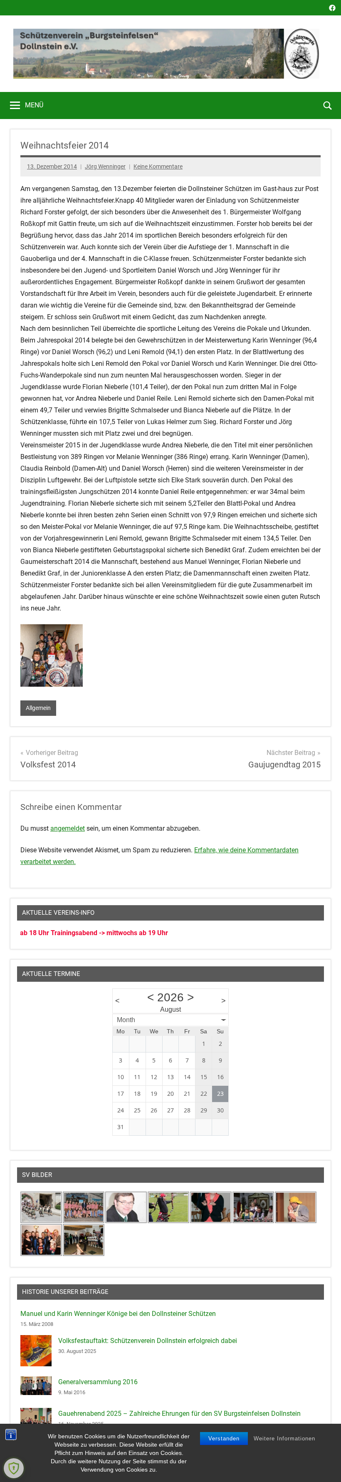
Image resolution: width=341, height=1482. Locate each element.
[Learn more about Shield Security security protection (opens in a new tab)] (13, 1468)
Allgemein (38, 708)
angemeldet (67, 828)
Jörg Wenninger (105, 166)
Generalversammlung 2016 (98, 1382)
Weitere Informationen (284, 1438)
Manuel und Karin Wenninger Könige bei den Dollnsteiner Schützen (118, 1314)
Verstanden (224, 1438)
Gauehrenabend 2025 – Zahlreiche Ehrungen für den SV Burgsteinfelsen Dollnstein (179, 1413)
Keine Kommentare (158, 166)
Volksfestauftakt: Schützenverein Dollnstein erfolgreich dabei (147, 1341)
